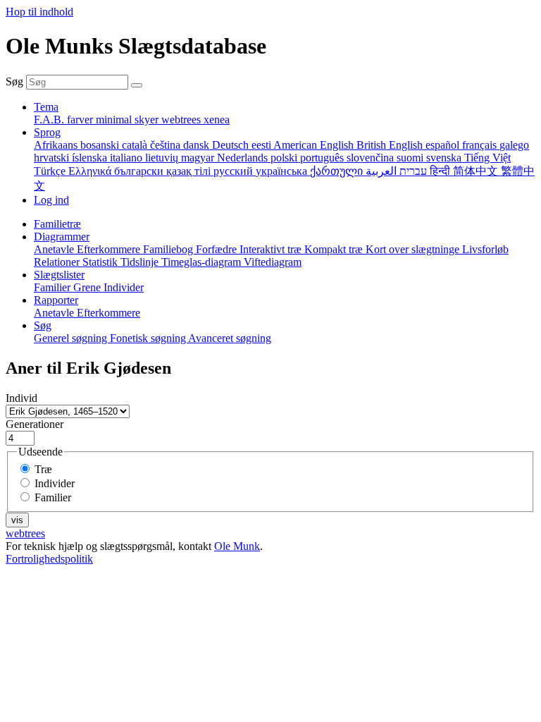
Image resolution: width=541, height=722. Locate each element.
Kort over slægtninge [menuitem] (414, 249)
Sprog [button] (47, 132)
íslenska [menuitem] (91, 158)
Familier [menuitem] (53, 287)
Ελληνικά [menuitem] (91, 171)
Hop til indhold (39, 12)
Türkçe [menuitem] (51, 171)
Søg (14, 81)
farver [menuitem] (81, 120)
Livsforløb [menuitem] (485, 249)
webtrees (25, 533)
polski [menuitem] (285, 158)
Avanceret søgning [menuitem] (229, 338)
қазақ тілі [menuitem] (189, 171)
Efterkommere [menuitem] (110, 249)
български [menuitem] (140, 171)
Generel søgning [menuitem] (72, 338)
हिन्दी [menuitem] (441, 171)
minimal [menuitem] (115, 120)
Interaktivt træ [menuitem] (272, 249)
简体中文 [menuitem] (477, 171)
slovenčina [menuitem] (372, 158)
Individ (21, 398)
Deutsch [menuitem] (231, 145)
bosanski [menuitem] (101, 145)
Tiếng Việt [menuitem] (487, 158)
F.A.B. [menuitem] (50, 120)
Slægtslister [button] (59, 275)
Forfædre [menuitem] (218, 249)
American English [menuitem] (314, 145)
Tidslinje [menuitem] (140, 262)
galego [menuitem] (514, 145)
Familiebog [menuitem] (169, 249)
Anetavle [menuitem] (55, 249)
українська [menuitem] (283, 171)
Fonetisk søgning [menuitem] (149, 338)
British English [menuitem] (390, 145)
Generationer (34, 424)
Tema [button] (46, 107)
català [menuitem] (136, 145)
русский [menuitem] (234, 171)
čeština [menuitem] (166, 145)
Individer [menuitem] (124, 287)
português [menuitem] (323, 158)
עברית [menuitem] (412, 171)
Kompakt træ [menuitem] (335, 249)
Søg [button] (42, 325)
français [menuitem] (480, 145)
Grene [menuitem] (88, 287)
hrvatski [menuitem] (53, 158)
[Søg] (136, 85)
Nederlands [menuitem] (243, 158)
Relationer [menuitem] (58, 262)
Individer (55, 483)
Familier (53, 497)
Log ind (51, 200)
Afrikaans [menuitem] (57, 145)
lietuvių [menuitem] (163, 158)
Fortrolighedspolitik (49, 559)
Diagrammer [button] (61, 237)
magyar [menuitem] (199, 158)
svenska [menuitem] (445, 158)
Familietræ (57, 224)
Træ (43, 469)
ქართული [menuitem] (338, 171)
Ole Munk (237, 546)
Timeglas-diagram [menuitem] (202, 262)
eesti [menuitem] (262, 145)
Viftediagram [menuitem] (272, 262)
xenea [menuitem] (217, 120)
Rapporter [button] (56, 300)
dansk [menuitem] (197, 145)
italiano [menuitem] (127, 158)
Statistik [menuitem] (101, 262)
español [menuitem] (443, 145)
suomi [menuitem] (411, 158)
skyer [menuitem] (148, 120)
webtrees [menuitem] (182, 120)
